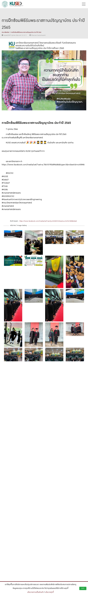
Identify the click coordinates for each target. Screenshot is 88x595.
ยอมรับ (82, 588)
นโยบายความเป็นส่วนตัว (35, 592)
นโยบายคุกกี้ (49, 592)
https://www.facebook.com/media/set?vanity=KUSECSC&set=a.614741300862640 (48, 221)
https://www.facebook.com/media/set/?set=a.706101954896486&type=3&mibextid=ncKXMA (43, 164)
